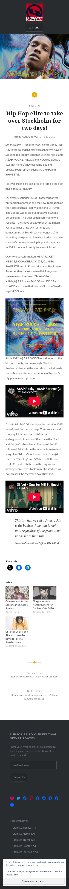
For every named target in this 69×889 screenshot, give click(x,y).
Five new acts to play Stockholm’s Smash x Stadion (16, 605)
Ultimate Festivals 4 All (25, 851)
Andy (26, 136)
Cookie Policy (12, 874)
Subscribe (19, 777)
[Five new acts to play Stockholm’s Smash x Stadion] (17, 592)
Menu (36, 27)
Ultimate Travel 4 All (24, 839)
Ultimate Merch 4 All (24, 833)
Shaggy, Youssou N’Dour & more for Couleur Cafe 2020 (43, 605)
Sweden (34, 105)
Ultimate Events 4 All (24, 845)
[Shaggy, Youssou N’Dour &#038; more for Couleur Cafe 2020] (44, 592)
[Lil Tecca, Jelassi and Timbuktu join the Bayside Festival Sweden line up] (17, 623)
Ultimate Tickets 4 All (24, 827)
